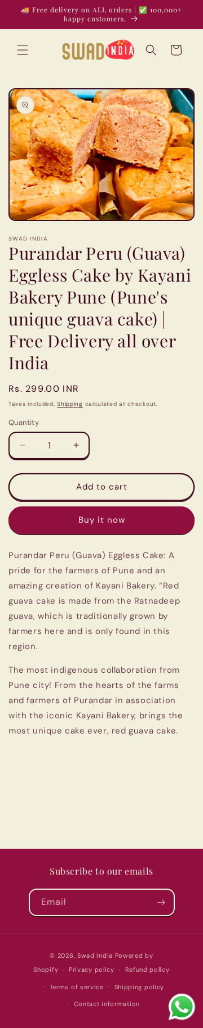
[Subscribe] (161, 902)
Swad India (95, 955)
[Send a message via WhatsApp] (181, 1006)
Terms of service (77, 987)
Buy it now (101, 520)
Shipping (70, 403)
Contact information (107, 1004)
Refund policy (147, 969)
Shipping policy (139, 987)
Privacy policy (91, 969)
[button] (22, 50)
